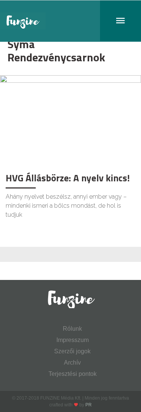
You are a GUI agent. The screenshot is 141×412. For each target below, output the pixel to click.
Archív (72, 362)
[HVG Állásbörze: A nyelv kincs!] (70, 122)
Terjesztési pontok (73, 374)
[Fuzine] (70, 21)
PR (88, 404)
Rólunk (72, 328)
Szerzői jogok (72, 351)
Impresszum (72, 340)
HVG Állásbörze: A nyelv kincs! (68, 178)
